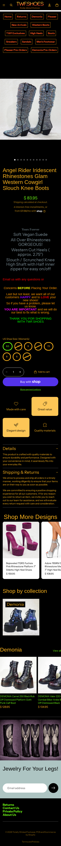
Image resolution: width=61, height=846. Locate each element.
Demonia (37, 16)
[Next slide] (54, 550)
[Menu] (4, 5)
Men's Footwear (46, 41)
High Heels (36, 33)
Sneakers (11, 41)
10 (43, 159)
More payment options (30, 389)
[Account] (49, 5)
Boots (51, 33)
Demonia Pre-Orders (44, 50)
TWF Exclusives (15, 33)
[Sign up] (53, 788)
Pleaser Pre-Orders (15, 50)
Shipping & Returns (21, 472)
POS (38, 832)
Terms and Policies (30, 841)
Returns (21, 16)
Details (9, 448)
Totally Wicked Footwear (24, 832)
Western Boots (40, 24)
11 (46, 159)
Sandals (26, 41)
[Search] (11, 5)
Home (8, 16)
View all (57, 650)
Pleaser (52, 16)
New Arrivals (19, 24)
